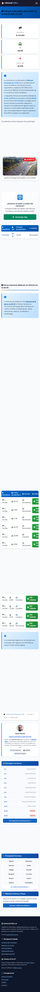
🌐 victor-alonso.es (15, 750)
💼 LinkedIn (26, 750)
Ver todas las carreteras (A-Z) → (20, 821)
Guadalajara (29, 882)
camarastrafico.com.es (12, 934)
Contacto (4, 985)
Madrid (11, 861)
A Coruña (5, 235)
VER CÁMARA (33, 599)
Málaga (11, 870)
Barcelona (29, 861)
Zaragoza (11, 874)
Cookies (3, 982)
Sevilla (29, 865)
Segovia (11, 882)
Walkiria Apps (17, 968)
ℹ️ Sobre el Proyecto (20, 753)
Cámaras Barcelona (7, 951)
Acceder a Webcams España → (20, 905)
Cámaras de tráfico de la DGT (15, 714)
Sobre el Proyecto (6, 976)
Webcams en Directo (7, 945)
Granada (28, 870)
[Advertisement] (20, 139)
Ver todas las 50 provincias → (20, 887)
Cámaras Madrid (6, 948)
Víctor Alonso (30, 963)
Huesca (28, 878)
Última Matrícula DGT (8, 954)
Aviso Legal (4, 979)
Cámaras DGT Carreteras (9, 942)
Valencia (11, 865)
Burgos (11, 878)
